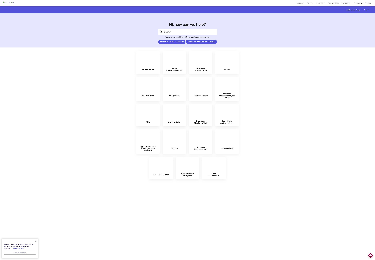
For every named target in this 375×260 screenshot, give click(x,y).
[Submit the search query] (161, 32)
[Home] (8, 2)
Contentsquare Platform (362, 3)
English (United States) (353, 10)
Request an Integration (202, 37)
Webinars (310, 3)
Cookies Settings (20, 252)
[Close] (36, 241)
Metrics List (189, 37)
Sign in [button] (366, 10)
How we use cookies (18, 248)
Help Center (346, 3)
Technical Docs (333, 3)
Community (320, 3)
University (300, 3)
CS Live (182, 37)
